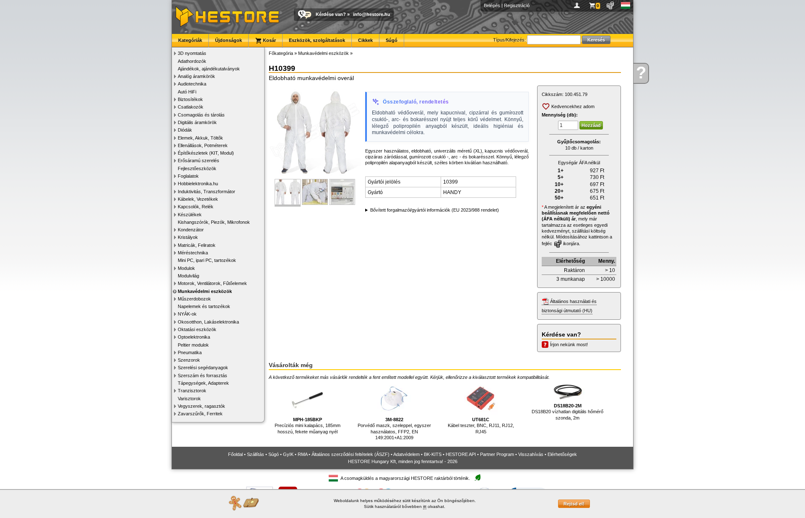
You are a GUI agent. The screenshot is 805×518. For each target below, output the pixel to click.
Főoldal (235, 454)
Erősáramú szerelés (198, 160)
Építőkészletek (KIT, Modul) (206, 152)
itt (424, 506)
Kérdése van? (331, 14)
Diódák (185, 129)
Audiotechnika (192, 83)
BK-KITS (432, 454)
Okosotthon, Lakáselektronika (208, 321)
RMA (302, 454)
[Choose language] (626, 5)
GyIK (288, 454)
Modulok (186, 268)
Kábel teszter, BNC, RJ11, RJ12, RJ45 (481, 425)
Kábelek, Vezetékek (198, 199)
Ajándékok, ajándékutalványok (209, 68)
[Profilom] (578, 5)
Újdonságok (228, 40)
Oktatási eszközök (197, 329)
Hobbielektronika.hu (198, 183)
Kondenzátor (191, 229)
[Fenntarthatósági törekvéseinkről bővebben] (477, 478)
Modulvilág (188, 275)
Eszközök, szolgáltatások (317, 40)
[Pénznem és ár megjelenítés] (610, 5)
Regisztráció (517, 5)
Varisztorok (189, 398)
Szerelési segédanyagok (203, 367)
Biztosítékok (190, 99)
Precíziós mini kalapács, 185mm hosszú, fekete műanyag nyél (307, 425)
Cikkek (365, 40)
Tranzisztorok (192, 390)
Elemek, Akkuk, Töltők (200, 137)
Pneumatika (190, 352)
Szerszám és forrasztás (202, 375)
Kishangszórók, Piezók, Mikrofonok (214, 222)
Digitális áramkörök (197, 122)
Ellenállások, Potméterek (203, 145)
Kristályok (188, 237)
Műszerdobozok (194, 298)
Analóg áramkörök (196, 76)
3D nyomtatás (192, 53)
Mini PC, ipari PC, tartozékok (207, 260)
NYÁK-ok (187, 313)
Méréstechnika (193, 252)
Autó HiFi (187, 91)
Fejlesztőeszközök (197, 168)
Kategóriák (190, 40)
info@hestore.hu (371, 14)
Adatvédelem (406, 454)
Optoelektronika (194, 336)
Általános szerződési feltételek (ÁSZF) (351, 454)
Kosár (269, 40)
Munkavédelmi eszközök (205, 291)
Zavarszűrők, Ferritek (200, 413)
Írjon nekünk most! (569, 344)
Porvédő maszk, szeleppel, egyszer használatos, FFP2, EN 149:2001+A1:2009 (394, 428)
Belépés (492, 5)
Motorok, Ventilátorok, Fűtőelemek (212, 283)
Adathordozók (192, 61)
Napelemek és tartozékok (204, 306)
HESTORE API (461, 454)
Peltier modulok (193, 344)
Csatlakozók (190, 106)
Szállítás (255, 454)
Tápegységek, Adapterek (203, 383)
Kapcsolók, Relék (195, 206)
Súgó (391, 40)
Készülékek (190, 214)
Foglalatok (188, 176)
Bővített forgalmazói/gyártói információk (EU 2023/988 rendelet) (434, 209)
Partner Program (497, 454)
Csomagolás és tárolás (201, 114)
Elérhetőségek (562, 454)
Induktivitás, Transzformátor (206, 191)
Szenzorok (189, 360)
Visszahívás (530, 454)
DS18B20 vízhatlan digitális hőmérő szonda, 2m (567, 411)
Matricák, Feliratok (197, 245)
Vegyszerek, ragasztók (201, 406)
